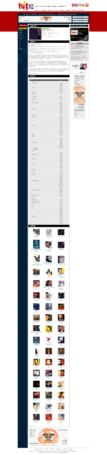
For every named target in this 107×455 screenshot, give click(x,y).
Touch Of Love (36, 288)
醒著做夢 (36, 236)
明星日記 (21, 48)
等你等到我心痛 (61, 355)
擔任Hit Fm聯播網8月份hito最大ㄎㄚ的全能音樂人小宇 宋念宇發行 (79, 58)
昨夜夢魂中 (61, 399)
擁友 (49, 332)
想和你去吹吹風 (36, 321)
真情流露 (36, 377)
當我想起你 (61, 288)
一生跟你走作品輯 (36, 344)
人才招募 (46, 449)
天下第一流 (61, 276)
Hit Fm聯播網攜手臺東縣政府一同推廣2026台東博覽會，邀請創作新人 (79, 53)
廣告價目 (64, 449)
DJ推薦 (20, 38)
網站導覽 (52, 449)
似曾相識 (61, 388)
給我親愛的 (49, 399)
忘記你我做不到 (49, 321)
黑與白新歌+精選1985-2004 (48, 263)
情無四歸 (36, 421)
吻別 (49, 366)
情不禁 (36, 388)
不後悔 (36, 310)
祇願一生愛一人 (36, 399)
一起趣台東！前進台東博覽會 (31, 14)
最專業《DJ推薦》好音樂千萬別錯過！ (79, 25)
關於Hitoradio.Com (38, 449)
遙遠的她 (49, 421)
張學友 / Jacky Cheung (48, 30)
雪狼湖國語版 (61, 248)
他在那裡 (36, 275)
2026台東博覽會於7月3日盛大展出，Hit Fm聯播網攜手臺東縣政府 (79, 47)
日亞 (20, 44)
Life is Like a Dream (61, 264)
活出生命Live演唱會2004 (36, 264)
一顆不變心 (61, 377)
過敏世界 (61, 333)
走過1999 (49, 299)
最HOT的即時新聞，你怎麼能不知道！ (48, 14)
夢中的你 (49, 388)
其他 (20, 46)
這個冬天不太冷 (49, 344)
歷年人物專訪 (21, 36)
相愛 (61, 410)
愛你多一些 (49, 377)
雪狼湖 (61, 310)
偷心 (61, 344)
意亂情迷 (36, 410)
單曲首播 (21, 30)
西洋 (20, 42)
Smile (61, 421)
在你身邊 (49, 250)
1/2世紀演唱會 (49, 236)
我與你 (36, 366)
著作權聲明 (58, 449)
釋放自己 (49, 310)
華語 (20, 40)
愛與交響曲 (61, 321)
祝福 (49, 355)
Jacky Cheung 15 (36, 299)
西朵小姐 (21, 34)
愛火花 (61, 366)
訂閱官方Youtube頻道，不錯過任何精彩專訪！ (69, 14)
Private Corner (61, 236)
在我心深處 (49, 410)
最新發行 (21, 32)
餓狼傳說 (36, 355)
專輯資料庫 (21, 28)
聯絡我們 (70, 449)
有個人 (61, 299)
